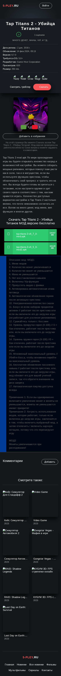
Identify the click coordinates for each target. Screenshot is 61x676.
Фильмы (51, 664)
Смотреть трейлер (20, 87)
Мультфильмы (17, 670)
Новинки (22, 664)
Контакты (47, 670)
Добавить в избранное (32, 136)
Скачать (43, 87)
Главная (9, 664)
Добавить (49, 461)
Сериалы (34, 670)
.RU (10, 5)
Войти (45, 5)
